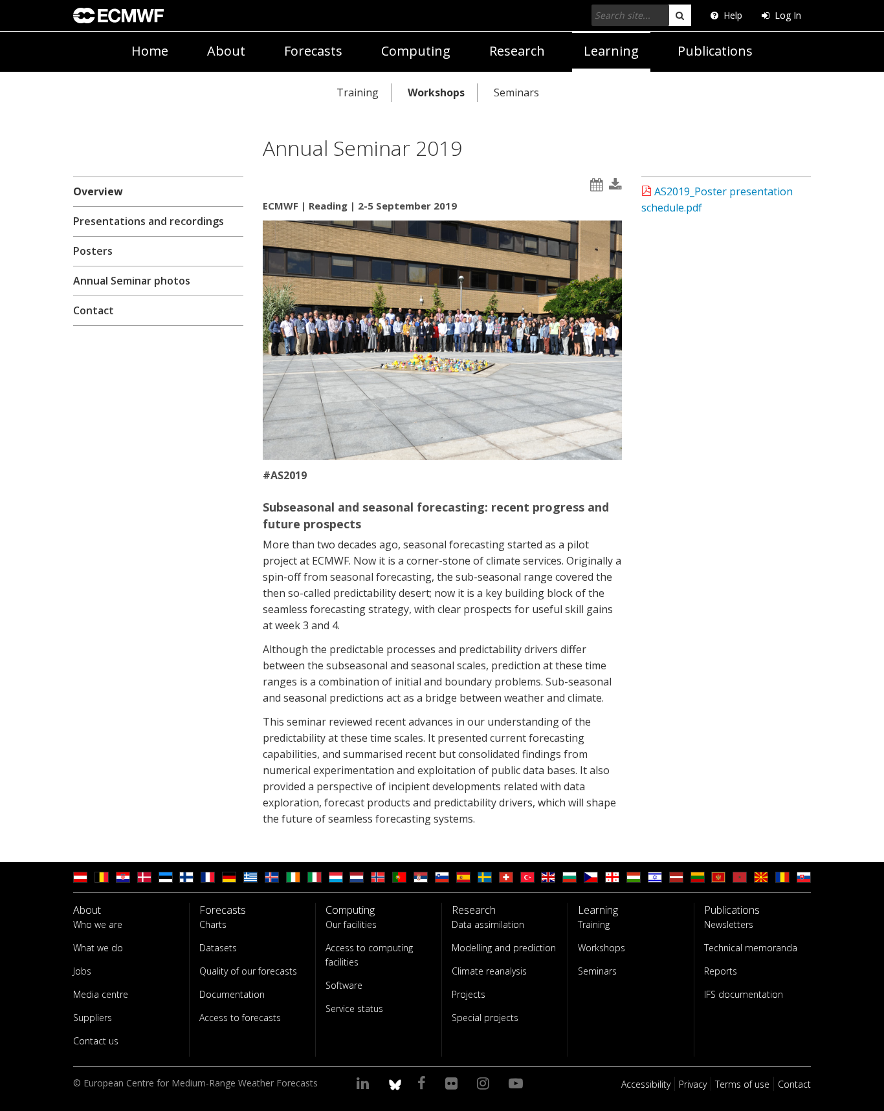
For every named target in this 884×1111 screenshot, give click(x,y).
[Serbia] (421, 877)
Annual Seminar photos (131, 281)
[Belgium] (101, 877)
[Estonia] (166, 877)
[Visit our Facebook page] (423, 1082)
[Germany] (229, 877)
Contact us (95, 1041)
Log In (788, 15)
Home (149, 50)
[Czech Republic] (591, 877)
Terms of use (742, 1084)
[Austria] (80, 877)
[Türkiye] (527, 877)
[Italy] (314, 877)
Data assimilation (488, 924)
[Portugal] (399, 877)
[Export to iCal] (596, 184)
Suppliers (92, 1017)
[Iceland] (272, 877)
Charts (213, 924)
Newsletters (728, 924)
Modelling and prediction (504, 948)
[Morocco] (740, 877)
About (226, 50)
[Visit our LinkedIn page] (365, 1082)
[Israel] (655, 877)
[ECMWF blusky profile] (395, 1082)
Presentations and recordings (148, 221)
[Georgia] (612, 877)
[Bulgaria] (569, 877)
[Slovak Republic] (804, 877)
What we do (98, 948)
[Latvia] (676, 877)
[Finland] (186, 877)
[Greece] (250, 877)
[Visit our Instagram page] (485, 1082)
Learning (611, 50)
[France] (208, 877)
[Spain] (463, 877)
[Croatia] (123, 877)
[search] (680, 15)
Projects (468, 994)
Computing (415, 50)
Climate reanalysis (489, 971)
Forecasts (313, 50)
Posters (93, 251)
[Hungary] (633, 877)
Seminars (516, 92)
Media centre (100, 994)
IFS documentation (743, 994)
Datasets (218, 948)
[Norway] (378, 877)
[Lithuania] (698, 877)
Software (344, 985)
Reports (720, 971)
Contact (93, 310)
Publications (715, 50)
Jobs (82, 971)
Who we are (97, 924)
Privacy (693, 1084)
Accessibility (645, 1084)
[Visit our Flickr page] (453, 1082)
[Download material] (615, 184)
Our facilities (351, 924)
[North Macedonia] (761, 877)
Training (358, 92)
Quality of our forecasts (248, 971)
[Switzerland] (506, 877)
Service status (354, 1008)
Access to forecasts (240, 1017)
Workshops (436, 92)
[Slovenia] (442, 877)
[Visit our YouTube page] (518, 1082)
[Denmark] (144, 877)
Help (733, 15)
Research (517, 50)
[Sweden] (485, 877)
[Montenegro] (718, 877)
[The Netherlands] (356, 877)
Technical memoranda (750, 948)
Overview (98, 191)
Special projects (485, 1017)
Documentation (232, 994)
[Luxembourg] (336, 877)
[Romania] (782, 877)
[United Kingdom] (548, 877)
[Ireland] (293, 877)
